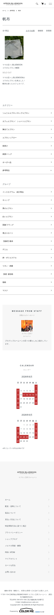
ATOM (12, 552)
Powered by (14, 611)
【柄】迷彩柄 (8, 274)
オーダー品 (7, 162)
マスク (5, 290)
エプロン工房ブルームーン (38, 594)
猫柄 (4, 282)
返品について (10, 512)
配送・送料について (13, 506)
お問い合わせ (10, 572)
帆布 (19, 10)
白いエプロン (8, 216)
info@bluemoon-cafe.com (29, 602)
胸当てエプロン (9, 129)
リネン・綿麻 (8, 265)
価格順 (40, 30)
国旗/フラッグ (8, 224)
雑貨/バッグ (7, 154)
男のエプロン (8, 208)
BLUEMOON (26, 605)
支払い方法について (13, 519)
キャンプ (6, 200)
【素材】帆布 (8, 241)
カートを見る (10, 565)
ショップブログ (11, 539)
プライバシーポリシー (14, 532)
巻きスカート (8, 233)
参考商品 (12, 10)
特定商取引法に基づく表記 (15, 526)
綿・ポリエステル (10, 257)
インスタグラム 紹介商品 (13, 192)
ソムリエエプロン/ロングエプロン (16, 113)
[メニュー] (50, 4)
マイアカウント (11, 558)
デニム (5, 249)
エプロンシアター (10, 137)
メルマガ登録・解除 (13, 545)
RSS (7, 552)
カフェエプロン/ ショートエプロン (17, 121)
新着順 (48, 30)
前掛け (5, 145)
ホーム (4, 10)
